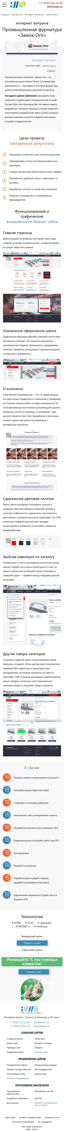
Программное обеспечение (32, 1085)
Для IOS (38, 1098)
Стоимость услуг (52, 1117)
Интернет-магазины (34, 14)
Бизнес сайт (12, 1043)
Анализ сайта (41, 1073)
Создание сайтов (32, 1032)
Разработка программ (17, 1098)
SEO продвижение (43, 1069)
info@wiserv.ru (55, 6)
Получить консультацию (23, 1122)
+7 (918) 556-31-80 (51, 3)
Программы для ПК (44, 1091)
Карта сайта (10, 1117)
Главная (5, 14)
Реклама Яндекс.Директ (46, 1064)
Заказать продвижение (18, 1078)
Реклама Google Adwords (18, 1069)
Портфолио (16, 14)
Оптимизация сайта (16, 1073)
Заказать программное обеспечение (46, 1104)
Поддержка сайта (15, 1052)
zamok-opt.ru (49, 65)
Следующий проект (32, 950)
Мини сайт (40, 1038)
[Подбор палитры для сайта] (32, 542)
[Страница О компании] (32, 460)
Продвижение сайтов (32, 1058)
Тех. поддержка (45, 1122)
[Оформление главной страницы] (32, 287)
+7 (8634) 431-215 (20, 1025)
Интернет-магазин (43, 1043)
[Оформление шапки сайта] (32, 369)
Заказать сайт (41, 1052)
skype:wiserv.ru (42, 1025)
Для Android (12, 1102)
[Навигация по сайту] (32, 615)
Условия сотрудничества (30, 1117)
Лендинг (38, 1047)
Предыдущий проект (32, 936)
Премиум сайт (13, 1047)
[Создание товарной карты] (32, 723)
